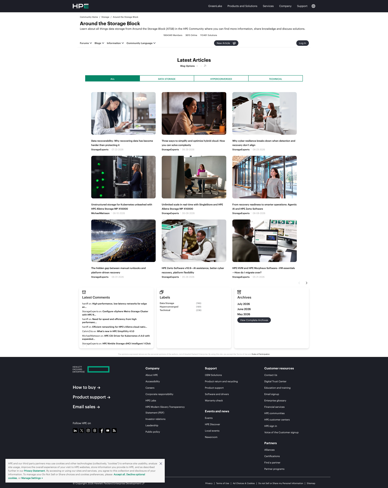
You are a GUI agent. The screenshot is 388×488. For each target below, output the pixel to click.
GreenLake (215, 6)
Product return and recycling (221, 381)
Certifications (272, 456)
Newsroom (211, 437)
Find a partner (272, 462)
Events (209, 417)
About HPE (152, 375)
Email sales (84, 406)
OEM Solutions (213, 375)
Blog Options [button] (187, 65)
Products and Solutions (242, 6)
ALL (112, 79)
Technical (275, 79)
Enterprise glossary (275, 400)
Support (302, 6)
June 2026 (244, 309)
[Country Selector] (313, 6)
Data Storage (167, 79)
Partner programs (274, 468)
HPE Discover (212, 424)
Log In (302, 43)
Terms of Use (222, 483)
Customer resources (279, 368)
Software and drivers (217, 394)
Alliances (269, 449)
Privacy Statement (34, 470)
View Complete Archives (254, 320)
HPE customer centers (277, 419)
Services (268, 6)
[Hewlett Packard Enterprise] (99, 369)
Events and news (217, 411)
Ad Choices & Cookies (244, 483)
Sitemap (311, 483)
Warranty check (214, 400)
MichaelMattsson (100, 213)
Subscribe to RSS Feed (205, 66)
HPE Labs (151, 400)
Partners (270, 443)
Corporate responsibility (159, 394)
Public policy (153, 431)
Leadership (152, 425)
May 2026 (243, 314)
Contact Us (270, 375)
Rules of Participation (261, 354)
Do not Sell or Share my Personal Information (280, 483)
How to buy (84, 387)
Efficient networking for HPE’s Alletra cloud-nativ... (119, 326)
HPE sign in (270, 425)
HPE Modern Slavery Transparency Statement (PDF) (165, 409)
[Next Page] (306, 283)
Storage (105, 17)
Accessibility (153, 381)
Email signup (271, 394)
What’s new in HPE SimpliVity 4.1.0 (115, 331)
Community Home (89, 17)
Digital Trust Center (275, 381)
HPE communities (274, 413)
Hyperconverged (221, 79)
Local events (212, 430)
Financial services (274, 406)
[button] (161, 463)
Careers (150, 387)
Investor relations (156, 418)
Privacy (208, 483)
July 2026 (243, 304)
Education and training (277, 387)
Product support (89, 397)
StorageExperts (99, 149)
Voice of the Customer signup (281, 432)
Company (285, 6)
